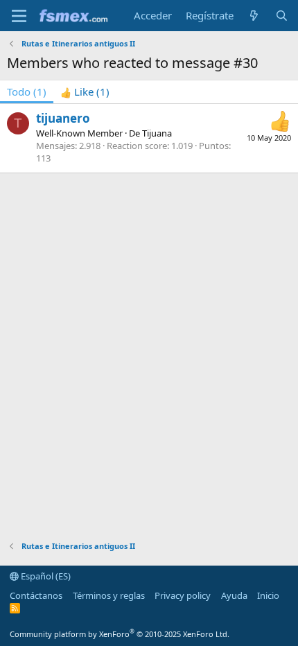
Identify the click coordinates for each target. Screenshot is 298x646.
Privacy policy (183, 595)
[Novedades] (254, 15)
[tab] (84, 91)
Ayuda (234, 595)
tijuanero (63, 118)
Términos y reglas (109, 595)
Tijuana (157, 133)
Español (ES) (45, 576)
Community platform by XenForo (119, 634)
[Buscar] (281, 15)
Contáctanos (36, 595)
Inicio (268, 595)
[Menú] (19, 16)
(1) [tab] (26, 91)
